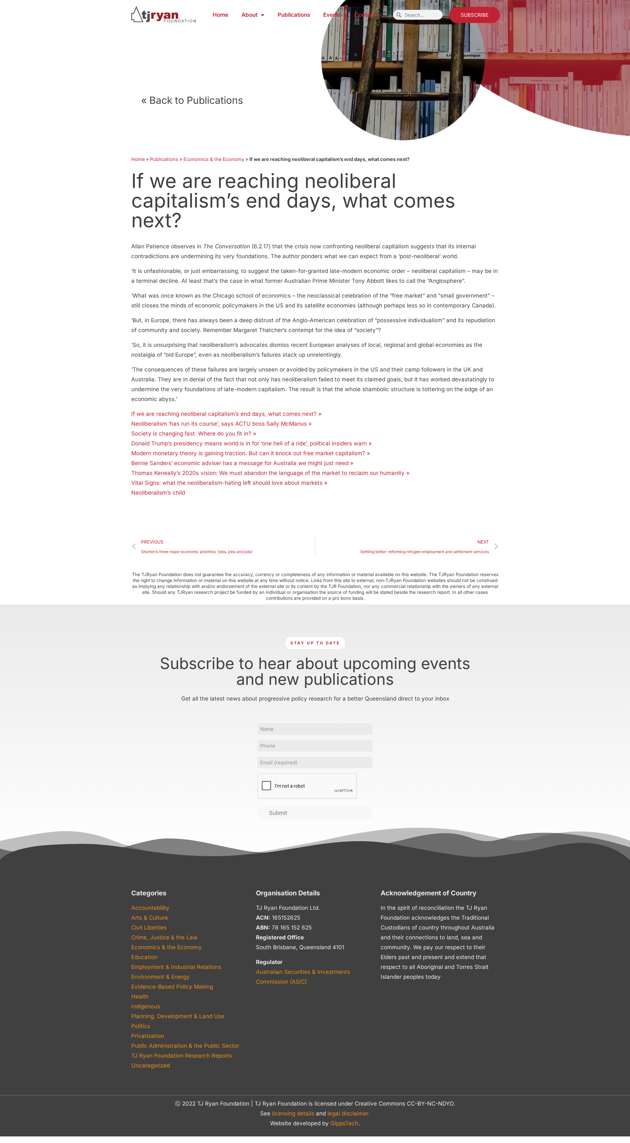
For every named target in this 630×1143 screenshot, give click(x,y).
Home (220, 14)
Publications (294, 14)
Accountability (150, 908)
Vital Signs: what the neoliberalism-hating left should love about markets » (229, 483)
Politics (140, 1026)
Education (144, 957)
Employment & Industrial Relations (176, 967)
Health (140, 996)
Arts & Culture (149, 917)
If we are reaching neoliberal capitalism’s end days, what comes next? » (226, 414)
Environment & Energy (160, 977)
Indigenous (145, 1006)
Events (332, 14)
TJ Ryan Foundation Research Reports (181, 1055)
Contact (365, 14)
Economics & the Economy (213, 159)
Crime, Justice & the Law (164, 937)
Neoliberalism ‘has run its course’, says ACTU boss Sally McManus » (221, 423)
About (250, 14)
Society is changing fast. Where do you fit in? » (193, 433)
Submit (278, 813)
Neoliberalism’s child (158, 492)
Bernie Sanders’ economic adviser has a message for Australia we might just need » (242, 463)
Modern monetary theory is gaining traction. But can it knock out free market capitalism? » (250, 453)
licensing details (293, 1113)
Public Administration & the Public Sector (185, 1045)
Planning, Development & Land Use (177, 1016)
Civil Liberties (149, 927)
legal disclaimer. (348, 1113)
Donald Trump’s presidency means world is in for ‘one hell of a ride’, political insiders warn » (251, 443)
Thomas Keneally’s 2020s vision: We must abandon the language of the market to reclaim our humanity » (270, 473)
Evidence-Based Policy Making (172, 986)
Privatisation (147, 1036)
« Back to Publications (192, 100)
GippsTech (344, 1123)
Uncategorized (150, 1065)
